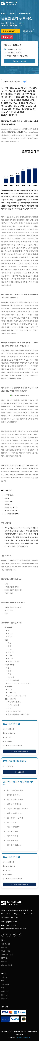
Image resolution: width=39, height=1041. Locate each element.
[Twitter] (3, 935)
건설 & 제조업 (5, 991)
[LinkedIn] (19, 935)
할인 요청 (8, 37)
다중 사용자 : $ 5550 (13, 53)
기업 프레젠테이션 (7, 965)
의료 (2, 980)
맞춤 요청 (28, 31)
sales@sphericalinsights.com (16, 929)
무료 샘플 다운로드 (11, 31)
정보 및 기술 (5, 984)
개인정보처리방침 (7, 954)
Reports (11, 14)
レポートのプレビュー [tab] (11, 82)
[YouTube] (14, 935)
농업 (2, 987)
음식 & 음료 (5, 994)
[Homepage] (19, 903)
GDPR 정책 (4, 958)
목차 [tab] (25, 82)
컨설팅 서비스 (5, 951)
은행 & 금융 (5, 998)
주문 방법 (4, 947)
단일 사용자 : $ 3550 (13, 49)
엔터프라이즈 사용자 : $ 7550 (17, 56)
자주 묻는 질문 (6, 944)
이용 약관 (4, 961)
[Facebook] (8, 935)
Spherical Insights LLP (23, 1037)
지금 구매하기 (20, 61)
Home (3, 14)
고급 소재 (4, 977)
